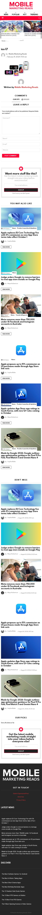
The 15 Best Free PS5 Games (12, 900)
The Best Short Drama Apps (11, 883)
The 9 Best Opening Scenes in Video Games (16, 904)
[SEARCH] (40, 18)
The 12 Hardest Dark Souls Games (13, 891)
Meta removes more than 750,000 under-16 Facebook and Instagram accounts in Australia (18, 321)
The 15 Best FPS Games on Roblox (13, 895)
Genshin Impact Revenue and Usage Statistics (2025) (10, 34)
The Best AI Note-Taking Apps (12, 878)
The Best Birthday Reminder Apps (13, 887)
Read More (6, 247)
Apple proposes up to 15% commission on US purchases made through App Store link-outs (20, 366)
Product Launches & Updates (26, 228)
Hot (25, 14)
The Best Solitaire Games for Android (14, 874)
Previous (1, 29)
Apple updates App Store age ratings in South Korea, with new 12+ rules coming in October (20, 410)
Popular (15, 14)
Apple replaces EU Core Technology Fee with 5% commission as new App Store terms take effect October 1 (20, 234)
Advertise (21, 797)
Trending (34, 14)
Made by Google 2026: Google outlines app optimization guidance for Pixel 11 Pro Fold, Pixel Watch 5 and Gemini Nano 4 (21, 455)
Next (41, 29)
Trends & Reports (21, 315)
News (6, 14)
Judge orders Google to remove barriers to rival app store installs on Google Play (20, 278)
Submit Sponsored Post (21, 793)
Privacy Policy (21, 800)
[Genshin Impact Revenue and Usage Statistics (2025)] (11, 26)
